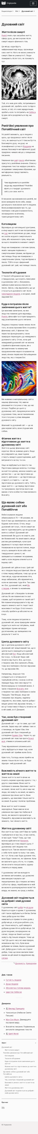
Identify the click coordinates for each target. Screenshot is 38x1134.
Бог (14, 654)
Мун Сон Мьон (12, 1019)
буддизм (27, 146)
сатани (5, 958)
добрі (20, 907)
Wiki (16, 11)
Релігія (4, 316)
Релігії (4, 35)
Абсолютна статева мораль (18, 988)
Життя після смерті (12, 1050)
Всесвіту (20, 689)
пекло (21, 160)
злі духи (29, 907)
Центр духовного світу (13, 1077)
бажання (24, 841)
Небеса (32, 112)
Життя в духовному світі (14, 1088)
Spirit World (13, 1034)
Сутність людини (13, 980)
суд (5, 233)
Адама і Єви (17, 735)
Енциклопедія (7, 11)
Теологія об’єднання (12, 1058)
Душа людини (12, 984)
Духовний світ (27, 11)
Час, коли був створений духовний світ (19, 1080)
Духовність (20, 963)
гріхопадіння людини (11, 294)
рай (16, 160)
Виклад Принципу (16, 1008)
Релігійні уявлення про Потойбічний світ (18, 1053)
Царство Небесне (14, 992)
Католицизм (9, 1056)
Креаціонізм (31, 963)
